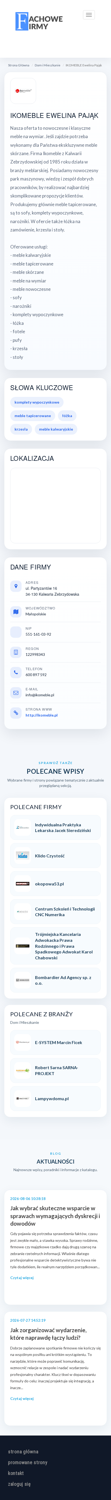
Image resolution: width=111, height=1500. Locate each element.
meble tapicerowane (33, 415)
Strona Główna (18, 65)
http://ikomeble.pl (42, 715)
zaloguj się (19, 1484)
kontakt (16, 1473)
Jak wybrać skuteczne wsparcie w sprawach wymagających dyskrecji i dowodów (55, 1216)
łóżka (67, 415)
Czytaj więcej (22, 1277)
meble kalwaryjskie (56, 429)
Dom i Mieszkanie (47, 65)
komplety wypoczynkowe (37, 402)
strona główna (23, 1451)
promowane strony (28, 1462)
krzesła (21, 429)
